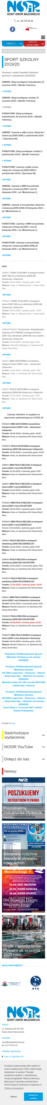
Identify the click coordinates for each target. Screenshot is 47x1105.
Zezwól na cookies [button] (33, 1096)
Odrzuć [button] (13, 1097)
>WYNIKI (6, 198)
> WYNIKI (6, 91)
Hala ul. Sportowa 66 (13, 1056)
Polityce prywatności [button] (14, 1088)
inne (13, 723)
